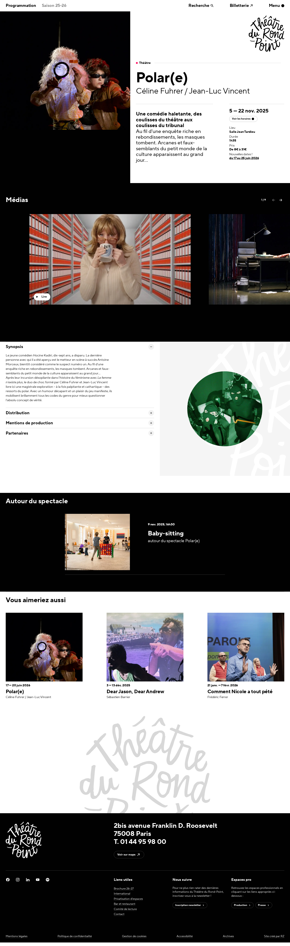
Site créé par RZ (274, 936)
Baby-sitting (166, 533)
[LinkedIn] (28, 880)
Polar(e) (15, 691)
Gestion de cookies (134, 936)
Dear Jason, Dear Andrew (135, 691)
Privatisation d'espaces (128, 899)
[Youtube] (38, 880)
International (122, 894)
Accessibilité (185, 936)
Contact (119, 914)
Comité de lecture (125, 909)
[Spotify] (47, 880)
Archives (228, 936)
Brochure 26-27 (124, 889)
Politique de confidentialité (75, 936)
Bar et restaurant (124, 904)
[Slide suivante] (280, 200)
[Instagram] (18, 880)
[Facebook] (8, 880)
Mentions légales (17, 936)
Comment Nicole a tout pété (240, 691)
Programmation (21, 6)
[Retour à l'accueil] (266, 34)
